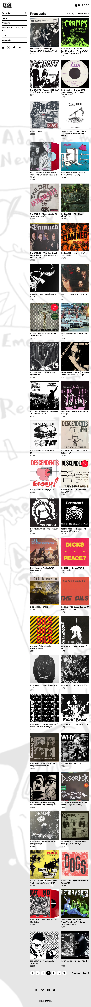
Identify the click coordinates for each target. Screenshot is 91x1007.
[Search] (26, 13)
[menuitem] (78, 13)
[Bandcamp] (19, 47)
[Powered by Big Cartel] (45, 1001)
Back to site (6, 40)
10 (64, 973)
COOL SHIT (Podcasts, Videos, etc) (14, 29)
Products (6, 23)
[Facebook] (14, 47)
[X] (8, 47)
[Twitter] (42, 990)
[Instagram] (3, 47)
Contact (5, 35)
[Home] (8, 5)
